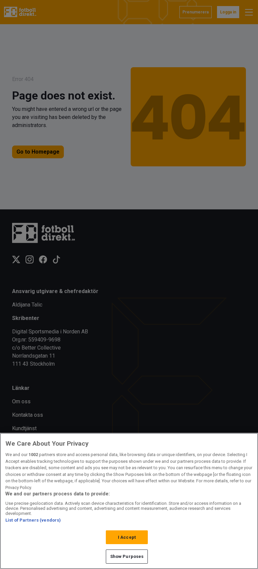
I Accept (127, 537)
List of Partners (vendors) (33, 520)
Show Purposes (127, 556)
